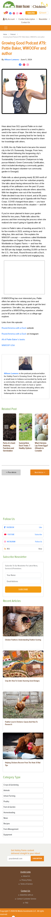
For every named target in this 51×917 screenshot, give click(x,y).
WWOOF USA (8, 345)
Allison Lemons (11, 59)
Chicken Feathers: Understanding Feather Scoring (23, 640)
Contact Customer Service (26, 899)
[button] (45, 427)
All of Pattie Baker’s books (13, 339)
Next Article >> (40, 472)
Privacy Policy (26, 880)
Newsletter (43, 19)
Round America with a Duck (14, 328)
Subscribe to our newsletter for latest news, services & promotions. (21, 567)
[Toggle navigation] (6, 28)
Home (5, 34)
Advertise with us (26, 895)
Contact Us (25, 22)
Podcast (13, 34)
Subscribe (31, 13)
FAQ (26, 902)
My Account (10, 19)
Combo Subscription (26, 19)
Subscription (37, 858)
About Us (26, 876)
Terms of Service (26, 884)
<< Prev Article (11, 472)
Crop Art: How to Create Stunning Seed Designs (22, 681)
